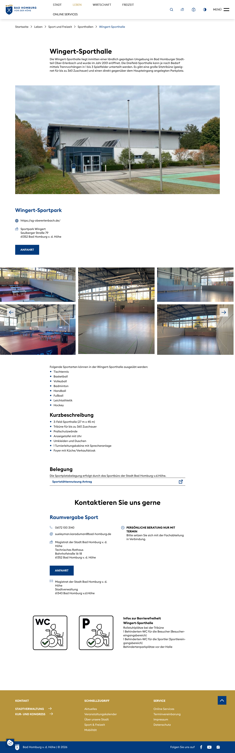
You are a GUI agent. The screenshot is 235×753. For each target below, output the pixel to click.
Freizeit (128, 5)
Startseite (21, 27)
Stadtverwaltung (29, 709)
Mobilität (90, 730)
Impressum (160, 719)
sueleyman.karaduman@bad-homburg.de (83, 534)
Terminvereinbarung (166, 714)
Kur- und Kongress (30, 714)
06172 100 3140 (64, 527)
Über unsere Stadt (96, 719)
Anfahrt (27, 250)
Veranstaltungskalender (100, 714)
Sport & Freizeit (94, 725)
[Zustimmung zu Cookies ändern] (10, 743)
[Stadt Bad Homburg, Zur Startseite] (21, 10)
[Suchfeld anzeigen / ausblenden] (171, 9)
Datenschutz (162, 725)
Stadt (57, 5)
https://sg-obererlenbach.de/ (40, 220)
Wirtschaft (102, 5)
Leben (77, 5)
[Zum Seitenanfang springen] (222, 700)
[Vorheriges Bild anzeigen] (11, 312)
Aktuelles (90, 709)
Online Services (65, 14)
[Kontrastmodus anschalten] (205, 9)
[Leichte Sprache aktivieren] (193, 9)
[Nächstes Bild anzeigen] (224, 312)
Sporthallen (85, 27)
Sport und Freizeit (60, 27)
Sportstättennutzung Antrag (72, 481)
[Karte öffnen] (182, 9)
